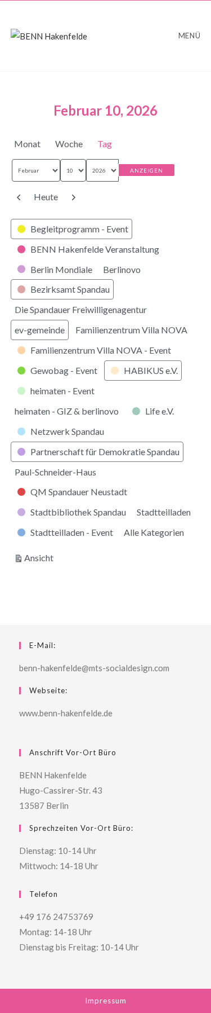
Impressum (106, 1000)
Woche (69, 143)
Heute (46, 196)
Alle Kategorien (154, 532)
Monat (27, 143)
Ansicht (40, 557)
